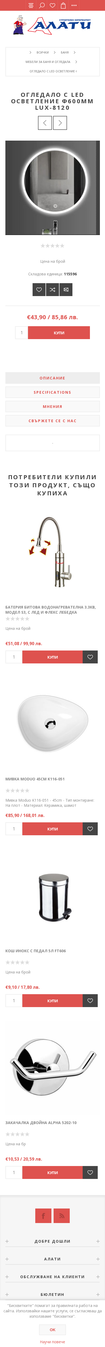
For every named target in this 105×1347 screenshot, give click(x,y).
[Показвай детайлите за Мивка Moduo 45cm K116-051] (52, 724)
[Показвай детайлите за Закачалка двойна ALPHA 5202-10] (52, 1068)
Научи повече (52, 1341)
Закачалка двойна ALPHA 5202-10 (40, 1122)
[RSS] (62, 1216)
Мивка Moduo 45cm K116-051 (35, 778)
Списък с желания (52, 5)
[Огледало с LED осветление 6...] (45, 123)
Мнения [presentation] (52, 406)
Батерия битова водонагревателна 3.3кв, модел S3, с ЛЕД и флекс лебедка (50, 610)
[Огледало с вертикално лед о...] (60, 123)
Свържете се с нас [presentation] (53, 420)
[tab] (52, 378)
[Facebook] (43, 1216)
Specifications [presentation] (52, 392)
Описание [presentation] (52, 378)
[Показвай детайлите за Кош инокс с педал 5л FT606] (52, 896)
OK (52, 1330)
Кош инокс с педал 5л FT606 (35, 950)
